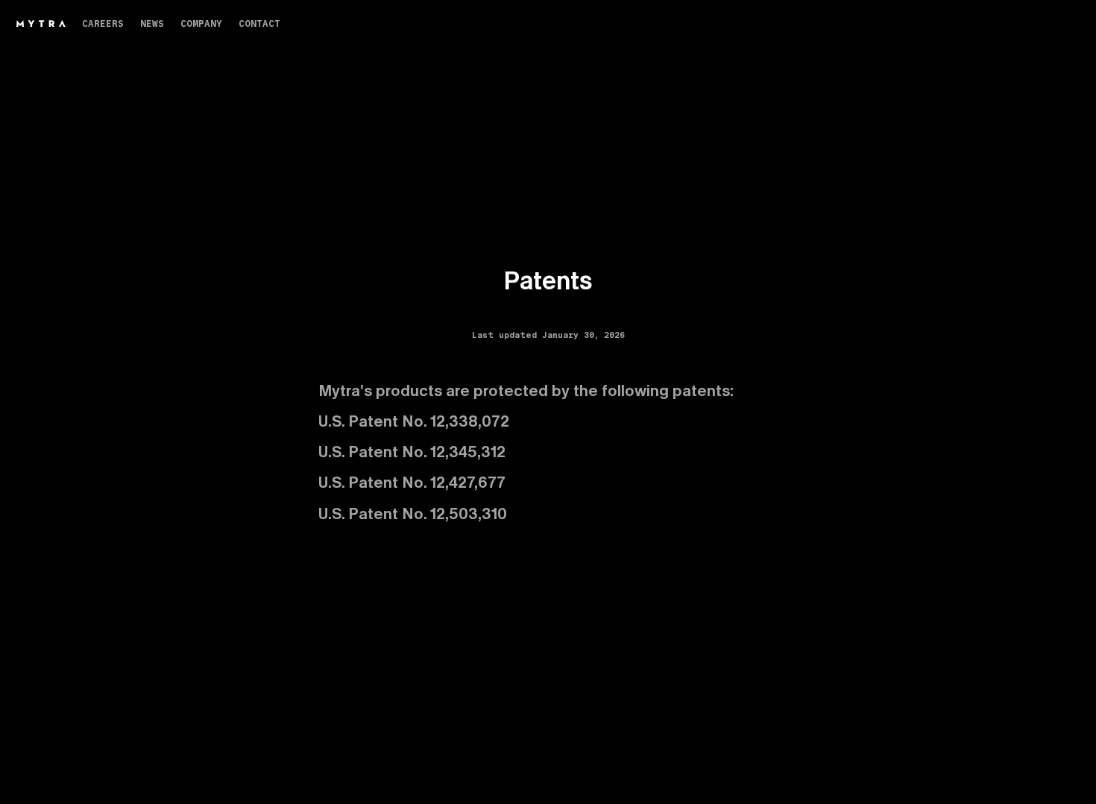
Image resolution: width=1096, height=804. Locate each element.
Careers (103, 23)
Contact (259, 23)
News (152, 23)
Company (201, 23)
